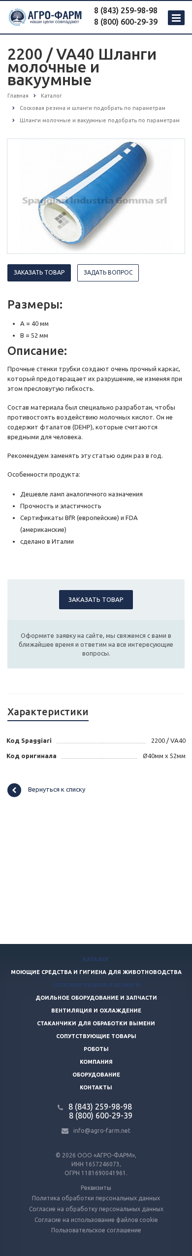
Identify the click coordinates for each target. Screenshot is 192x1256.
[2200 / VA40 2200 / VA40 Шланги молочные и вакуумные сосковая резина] (96, 195)
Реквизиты (96, 1188)
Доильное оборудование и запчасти (96, 998)
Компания (96, 1062)
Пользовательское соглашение (96, 1230)
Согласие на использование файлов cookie (96, 1220)
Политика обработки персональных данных (96, 1198)
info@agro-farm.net (101, 1130)
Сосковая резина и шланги (96, 985)
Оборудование (96, 1075)
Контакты (96, 1087)
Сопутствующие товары (96, 1036)
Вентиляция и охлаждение (96, 1010)
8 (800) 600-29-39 (126, 21)
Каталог (96, 959)
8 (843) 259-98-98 (126, 10)
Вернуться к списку (56, 789)
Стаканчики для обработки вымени (96, 1023)
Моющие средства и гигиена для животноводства (96, 972)
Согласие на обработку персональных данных (96, 1209)
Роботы (96, 1049)
